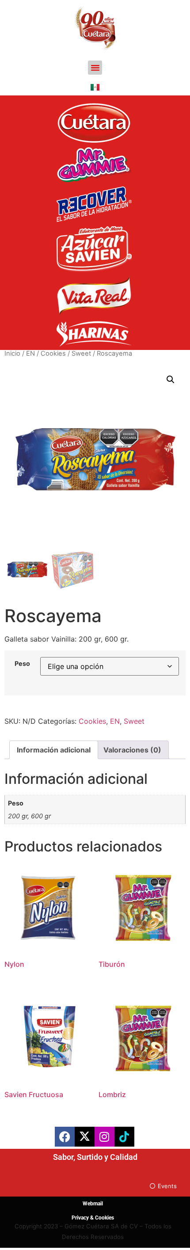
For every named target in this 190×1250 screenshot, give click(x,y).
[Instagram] (104, 1137)
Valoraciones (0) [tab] (132, 749)
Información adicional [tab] (54, 749)
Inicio (12, 353)
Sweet (81, 353)
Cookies (53, 353)
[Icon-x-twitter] (85, 1137)
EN (30, 353)
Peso (22, 664)
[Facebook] (65, 1137)
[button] (95, 68)
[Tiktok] (124, 1137)
